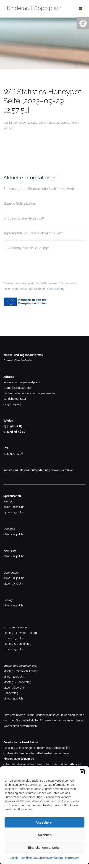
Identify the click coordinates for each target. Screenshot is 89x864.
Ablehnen (45, 835)
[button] (82, 772)
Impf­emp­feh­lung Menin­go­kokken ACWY (33, 233)
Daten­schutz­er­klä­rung (48, 857)
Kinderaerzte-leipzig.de (18, 758)
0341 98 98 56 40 (14, 431)
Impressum (72, 857)
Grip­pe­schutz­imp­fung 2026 (23, 218)
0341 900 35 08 (13, 453)
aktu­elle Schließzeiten (19, 203)
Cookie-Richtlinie (62, 470)
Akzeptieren (44, 822)
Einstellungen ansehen (44, 847)
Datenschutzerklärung (34, 470)
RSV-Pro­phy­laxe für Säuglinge (26, 248)
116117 (72, 764)
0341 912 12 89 (12, 426)
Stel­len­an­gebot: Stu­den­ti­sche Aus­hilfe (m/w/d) (38, 189)
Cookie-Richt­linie (21, 857)
